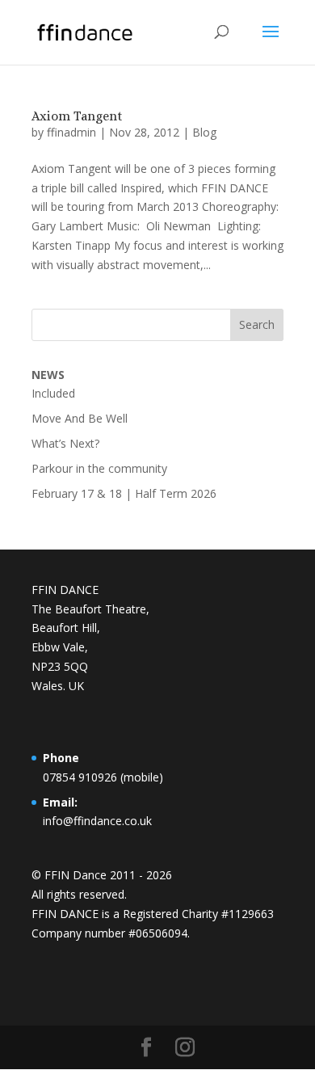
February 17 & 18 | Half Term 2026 (124, 493)
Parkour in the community (99, 468)
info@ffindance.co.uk (97, 820)
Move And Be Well (80, 418)
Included (53, 393)
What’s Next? (65, 443)
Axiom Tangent (77, 116)
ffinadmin (71, 132)
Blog (204, 132)
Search (257, 324)
